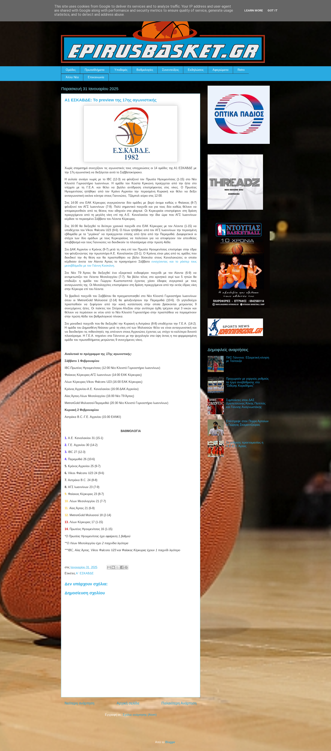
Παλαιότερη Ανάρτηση (179, 703)
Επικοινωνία (96, 77)
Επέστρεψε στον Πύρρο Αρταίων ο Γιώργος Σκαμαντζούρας (247, 422)
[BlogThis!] (113, 567)
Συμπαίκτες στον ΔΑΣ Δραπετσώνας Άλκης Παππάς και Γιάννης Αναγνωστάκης (245, 403)
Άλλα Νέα (72, 77)
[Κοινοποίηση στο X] (117, 567)
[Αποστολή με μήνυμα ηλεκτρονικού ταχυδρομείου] (109, 567)
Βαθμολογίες (144, 69)
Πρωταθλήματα (94, 69)
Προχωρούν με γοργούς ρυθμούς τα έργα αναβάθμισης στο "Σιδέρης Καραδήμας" (247, 382)
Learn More (253, 10)
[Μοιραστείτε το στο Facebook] (122, 567)
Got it (273, 10)
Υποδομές (120, 69)
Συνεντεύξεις (170, 69)
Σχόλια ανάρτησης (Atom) (139, 714)
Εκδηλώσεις (196, 69)
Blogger (170, 742)
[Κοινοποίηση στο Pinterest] (126, 567)
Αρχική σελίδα (128, 703)
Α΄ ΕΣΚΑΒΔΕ (85, 573)
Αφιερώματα (221, 69)
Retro (241, 69)
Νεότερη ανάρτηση (79, 703)
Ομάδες (71, 69)
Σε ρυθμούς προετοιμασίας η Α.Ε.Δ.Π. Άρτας (244, 444)
